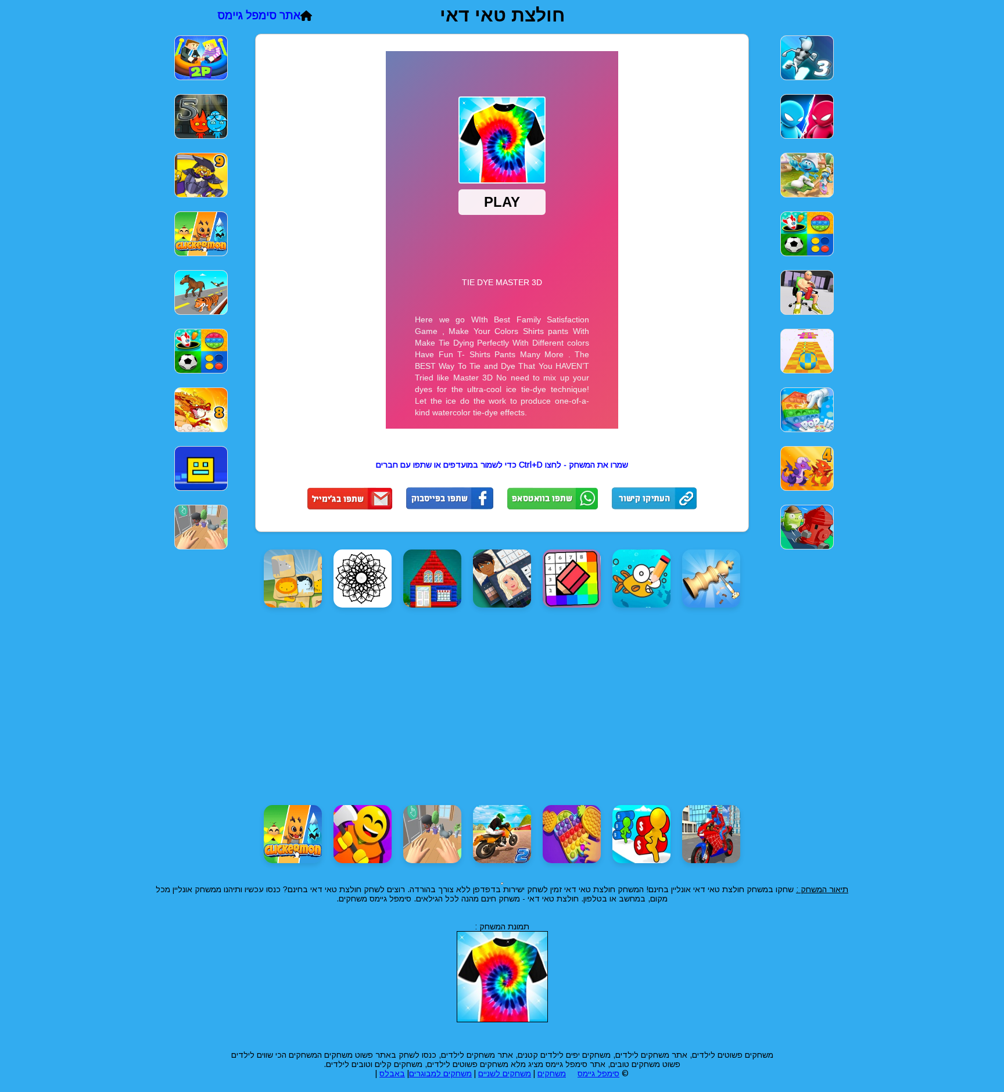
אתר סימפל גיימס (258, 15)
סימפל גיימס (598, 1073)
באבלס (392, 1073)
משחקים (551, 1073)
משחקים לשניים (504, 1073)
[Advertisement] (890, 202)
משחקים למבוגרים (440, 1073)
